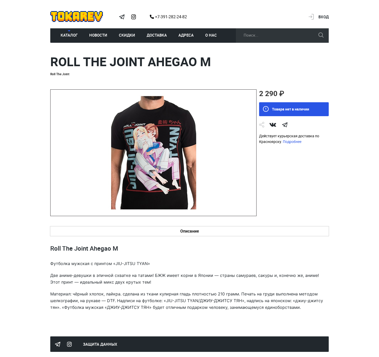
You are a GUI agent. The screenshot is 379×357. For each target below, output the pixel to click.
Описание (189, 231)
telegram (284, 124)
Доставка (157, 35)
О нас (211, 35)
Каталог (69, 35)
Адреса (186, 35)
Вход (323, 16)
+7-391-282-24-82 (170, 17)
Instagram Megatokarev (133, 16)
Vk (272, 124)
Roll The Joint (59, 74)
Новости (98, 35)
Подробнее (292, 141)
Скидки (127, 35)
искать (321, 35)
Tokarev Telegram (121, 16)
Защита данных (100, 344)
